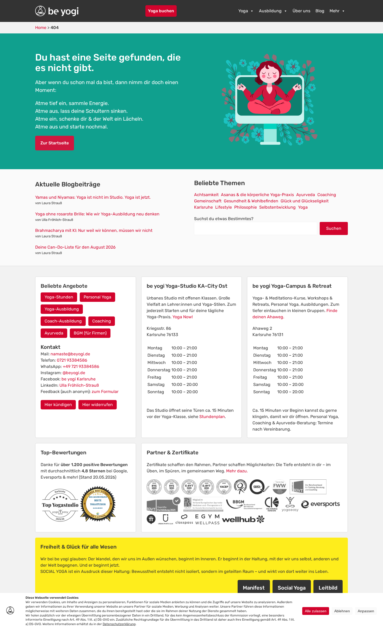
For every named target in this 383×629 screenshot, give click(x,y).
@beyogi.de (74, 372)
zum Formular (105, 391)
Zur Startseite (54, 142)
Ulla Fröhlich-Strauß (79, 385)
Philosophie (245, 207)
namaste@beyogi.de (70, 353)
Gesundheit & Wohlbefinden (251, 200)
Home (40, 27)
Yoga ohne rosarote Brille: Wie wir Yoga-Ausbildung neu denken (97, 213)
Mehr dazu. (237, 470)
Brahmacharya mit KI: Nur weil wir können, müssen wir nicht (93, 230)
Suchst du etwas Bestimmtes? (224, 218)
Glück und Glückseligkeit (305, 200)
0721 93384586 (72, 360)
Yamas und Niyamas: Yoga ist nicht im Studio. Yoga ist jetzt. (93, 197)
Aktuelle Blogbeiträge (67, 184)
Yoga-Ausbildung (62, 309)
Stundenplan (212, 416)
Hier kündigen (58, 404)
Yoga (243, 10)
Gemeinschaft (207, 200)
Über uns (301, 10)
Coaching (326, 194)
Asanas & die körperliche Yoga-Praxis (257, 194)
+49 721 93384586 (81, 366)
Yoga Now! (182, 316)
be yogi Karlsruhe (78, 379)
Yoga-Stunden (59, 297)
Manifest (254, 588)
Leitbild (328, 588)
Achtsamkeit (206, 194)
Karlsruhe (203, 207)
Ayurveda (305, 194)
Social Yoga (292, 588)
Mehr (334, 10)
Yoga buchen (161, 10)
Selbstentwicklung (277, 207)
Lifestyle (223, 207)
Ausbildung (270, 10)
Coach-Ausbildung (63, 321)
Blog (320, 10)
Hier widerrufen (97, 404)
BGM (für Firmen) (90, 333)
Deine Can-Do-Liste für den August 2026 (75, 247)
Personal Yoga (97, 297)
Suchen (333, 228)
